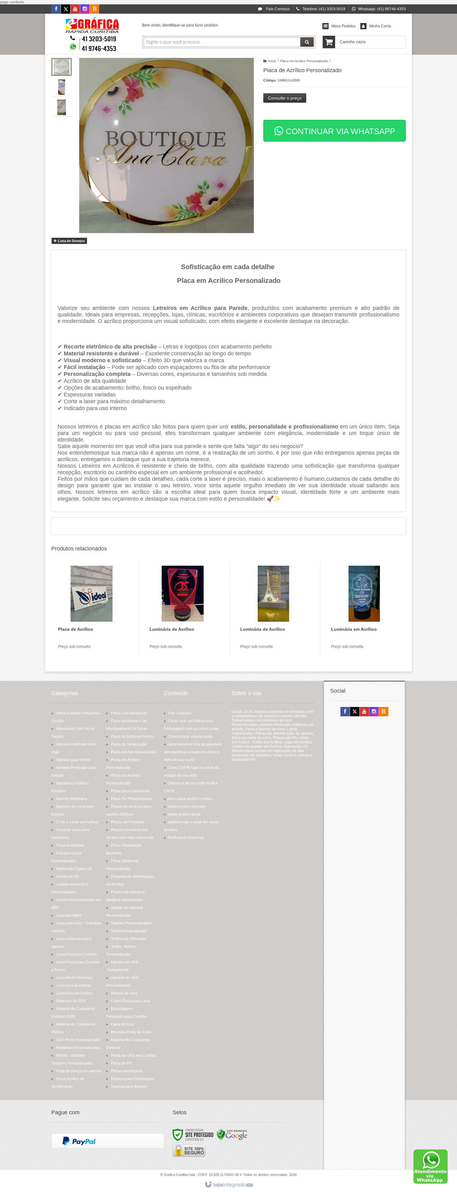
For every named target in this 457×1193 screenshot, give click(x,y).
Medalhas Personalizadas (78, 1048)
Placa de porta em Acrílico (133, 736)
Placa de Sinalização (129, 744)
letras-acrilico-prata (184, 814)
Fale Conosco (277, 9)
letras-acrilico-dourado (187, 806)
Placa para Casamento (130, 791)
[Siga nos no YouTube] (364, 712)
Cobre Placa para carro (130, 1001)
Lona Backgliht (68, 915)
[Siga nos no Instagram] (85, 9)
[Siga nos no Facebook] (56, 9)
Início (272, 61)
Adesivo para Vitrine (73, 760)
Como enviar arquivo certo (190, 736)
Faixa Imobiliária (70, 845)
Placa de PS (121, 1063)
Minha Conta (380, 26)
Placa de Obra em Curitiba (133, 1055)
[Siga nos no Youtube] (75, 9)
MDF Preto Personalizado (78, 1040)
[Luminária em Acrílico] (364, 609)
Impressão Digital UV (74, 869)
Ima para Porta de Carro (131, 1032)
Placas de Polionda (127, 822)
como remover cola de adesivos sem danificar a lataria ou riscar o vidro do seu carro (193, 752)
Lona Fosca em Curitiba (76, 954)
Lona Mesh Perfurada (74, 977)
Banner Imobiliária (71, 799)
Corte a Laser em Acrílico (77, 822)
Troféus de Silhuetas (128, 939)
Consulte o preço (285, 98)
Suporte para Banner (128, 1086)
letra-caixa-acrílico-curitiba (190, 799)
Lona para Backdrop (73, 985)
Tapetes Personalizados (131, 923)
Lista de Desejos (71, 241)
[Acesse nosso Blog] (94, 9)
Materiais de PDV (71, 1001)
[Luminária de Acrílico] (182, 609)
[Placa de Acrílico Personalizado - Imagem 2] (61, 87)
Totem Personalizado (129, 931)
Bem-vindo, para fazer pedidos (180, 25)
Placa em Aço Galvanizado (133, 752)
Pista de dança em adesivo (79, 1071)
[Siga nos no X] (65, 9)
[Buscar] (307, 42)
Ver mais (95, 629)
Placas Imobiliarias (127, 1071)
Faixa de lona (122, 1024)
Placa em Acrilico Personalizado (304, 61)
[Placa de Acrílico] (91, 609)
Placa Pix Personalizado (131, 799)
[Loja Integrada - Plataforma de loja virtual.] (228, 1185)
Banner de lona (124, 993)
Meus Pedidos (343, 26)
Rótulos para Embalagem (132, 1079)
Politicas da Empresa (186, 837)
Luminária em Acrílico (74, 993)
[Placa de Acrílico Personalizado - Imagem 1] (61, 67)
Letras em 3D (67, 876)
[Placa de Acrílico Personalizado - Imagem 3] (61, 107)
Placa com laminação (129, 713)
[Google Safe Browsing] (231, 1134)
